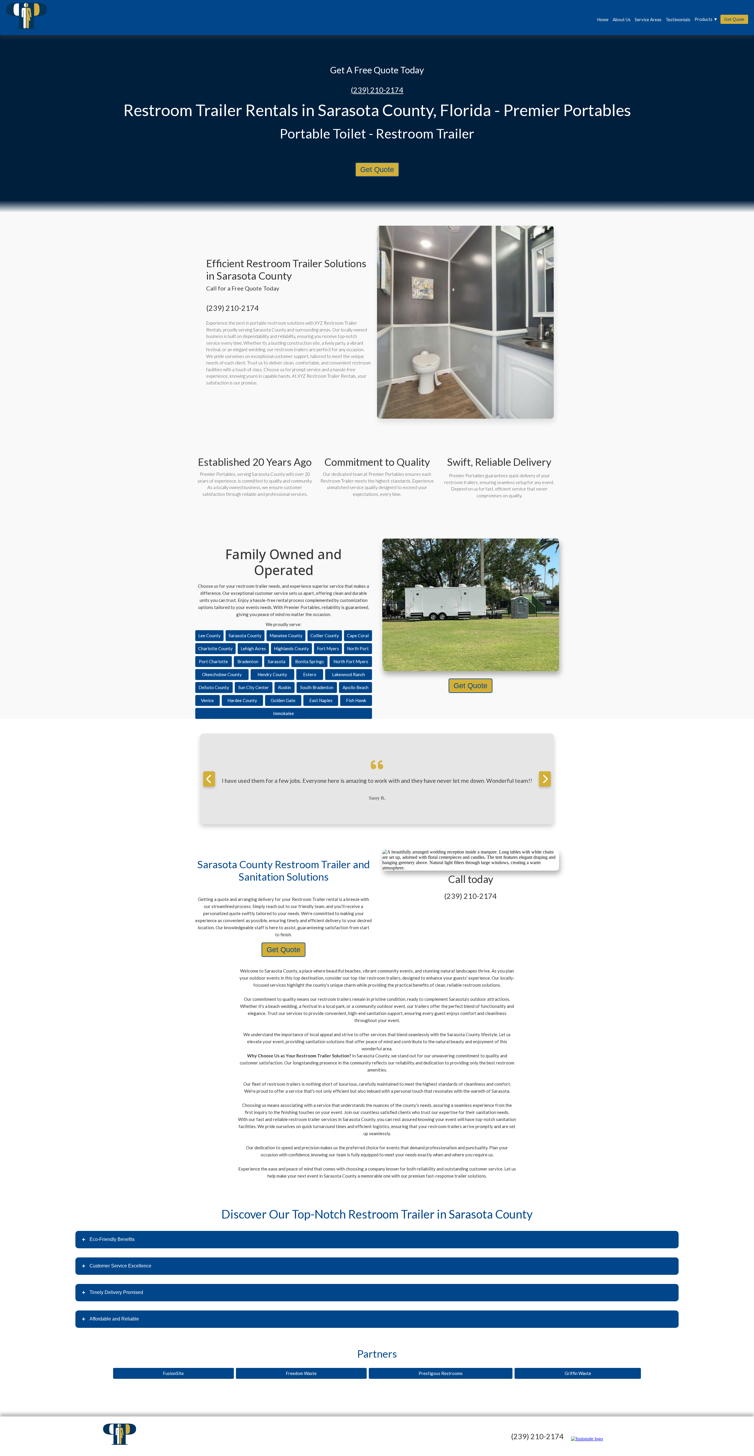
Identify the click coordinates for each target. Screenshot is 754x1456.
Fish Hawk (356, 700)
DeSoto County (214, 687)
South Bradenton (316, 687)
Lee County (209, 635)
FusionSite (173, 1373)
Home (603, 19)
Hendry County (272, 674)
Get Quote (734, 19)
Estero (309, 674)
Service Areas (648, 19)
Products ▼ (706, 19)
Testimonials (678, 19)
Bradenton (247, 661)
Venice (207, 700)
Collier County (324, 635)
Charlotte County (215, 648)
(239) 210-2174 (377, 89)
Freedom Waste (301, 1373)
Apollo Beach (355, 687)
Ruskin (284, 687)
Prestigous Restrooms (441, 1373)
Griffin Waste (578, 1373)
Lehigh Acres (253, 648)
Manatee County (285, 635)
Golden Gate (283, 700)
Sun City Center (253, 687)
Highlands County (291, 648)
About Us (622, 19)
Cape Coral (358, 635)
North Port (358, 648)
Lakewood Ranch (348, 674)
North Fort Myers (350, 661)
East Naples (321, 700)
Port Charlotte (213, 661)
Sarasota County (245, 635)
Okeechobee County (222, 674)
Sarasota (276, 661)
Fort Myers (328, 648)
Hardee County (242, 700)
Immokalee (283, 713)
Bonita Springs (309, 661)
